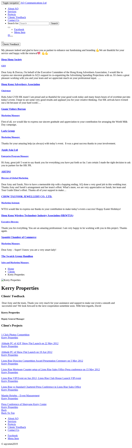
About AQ (13, 8)
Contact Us (13, 20)
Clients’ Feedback (17, 17)
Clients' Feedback (11, 44)
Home (11, 268)
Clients (11, 271)
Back (4, 410)
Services (12, 11)
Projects (12, 14)
